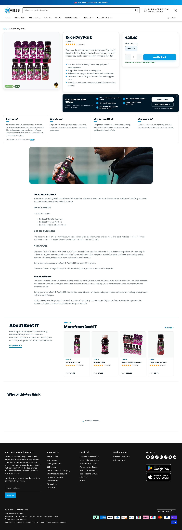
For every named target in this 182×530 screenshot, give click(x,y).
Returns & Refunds (55, 477)
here (32, 139)
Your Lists (159, 11)
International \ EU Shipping (58, 470)
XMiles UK (9, 522)
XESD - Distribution (88, 470)
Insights (88, 18)
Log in (172, 18)
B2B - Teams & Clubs (89, 474)
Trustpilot (51, 487)
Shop (70, 41)
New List (151, 11)
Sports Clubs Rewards (89, 460)
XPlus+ (82, 480)
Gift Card (84, 477)
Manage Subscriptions (90, 457)
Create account (162, 99)
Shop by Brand (72, 18)
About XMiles (52, 457)
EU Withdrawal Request (57, 474)
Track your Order (54, 463)
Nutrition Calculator (121, 457)
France (165, 511)
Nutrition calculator (162, 104)
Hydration (19, 18)
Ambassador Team (88, 463)
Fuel (7, 18)
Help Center (52, 460)
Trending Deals (104, 18)
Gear (57, 18)
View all (169, 328)
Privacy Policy (52, 484)
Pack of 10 (131, 49)
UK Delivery (51, 467)
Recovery (34, 18)
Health (47, 18)
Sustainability (52, 480)
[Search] (136, 10)
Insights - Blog (119, 460)
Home (6, 28)
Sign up (10, 495)
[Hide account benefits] (177, 96)
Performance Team (88, 467)
